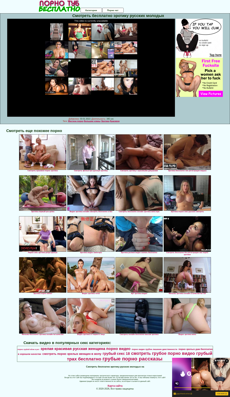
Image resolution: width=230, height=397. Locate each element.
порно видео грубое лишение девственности (154, 349)
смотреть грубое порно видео (163, 353)
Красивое (115, 121)
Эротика (105, 121)
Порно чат (112, 10)
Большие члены (92, 121)
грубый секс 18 (116, 354)
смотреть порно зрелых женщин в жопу (71, 353)
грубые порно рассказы (132, 359)
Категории (91, 10)
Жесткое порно (75, 121)
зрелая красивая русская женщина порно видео (85, 349)
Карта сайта (115, 386)
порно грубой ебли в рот (28, 349)
